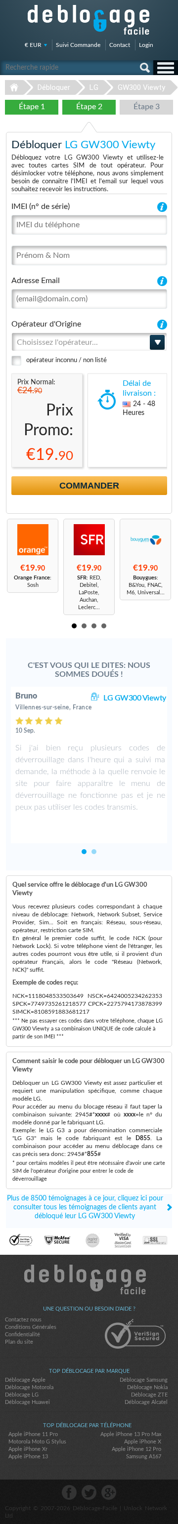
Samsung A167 (143, 1456)
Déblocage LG (22, 1395)
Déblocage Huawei (27, 1402)
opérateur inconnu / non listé (66, 360)
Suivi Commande (78, 45)
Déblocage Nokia (147, 1387)
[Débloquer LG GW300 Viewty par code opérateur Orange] (32, 539)
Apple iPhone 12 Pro (136, 1449)
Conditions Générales (30, 1327)
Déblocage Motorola (29, 1387)
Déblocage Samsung (144, 1380)
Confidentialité (22, 1334)
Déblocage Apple (25, 1380)
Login (146, 45)
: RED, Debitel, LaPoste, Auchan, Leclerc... (89, 592)
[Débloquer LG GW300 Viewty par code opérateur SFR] (89, 539)
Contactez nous (23, 1319)
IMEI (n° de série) (40, 206)
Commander (89, 486)
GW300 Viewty (141, 87)
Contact (119, 45)
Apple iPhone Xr (27, 1449)
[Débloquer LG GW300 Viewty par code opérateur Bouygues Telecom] (145, 539)
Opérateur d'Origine (46, 324)
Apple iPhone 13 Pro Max (130, 1434)
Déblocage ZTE (149, 1395)
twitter (89, 1492)
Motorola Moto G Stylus (37, 1441)
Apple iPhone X (142, 1441)
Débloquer (54, 87)
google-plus (108, 1492)
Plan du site (19, 1342)
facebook (69, 1492)
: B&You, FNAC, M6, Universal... (146, 585)
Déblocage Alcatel (146, 1402)
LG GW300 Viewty (134, 698)
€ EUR (33, 45)
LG (93, 87)
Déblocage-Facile (89, 20)
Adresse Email (35, 281)
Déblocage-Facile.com (89, 1279)
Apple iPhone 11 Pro (33, 1434)
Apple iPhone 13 (28, 1456)
